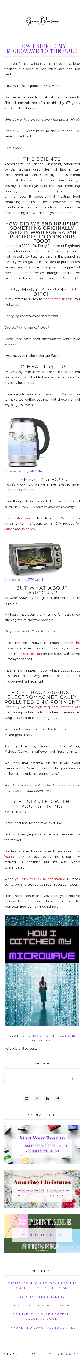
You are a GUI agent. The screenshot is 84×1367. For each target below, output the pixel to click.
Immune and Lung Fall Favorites (42, 1327)
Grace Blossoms (42, 20)
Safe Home (32, 1035)
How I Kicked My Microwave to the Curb (42, 49)
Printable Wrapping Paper (42, 1305)
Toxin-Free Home (59, 1035)
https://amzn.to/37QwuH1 (23, 580)
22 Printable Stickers (42, 1234)
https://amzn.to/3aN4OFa (23, 471)
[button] (42, 4)
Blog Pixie (72, 1353)
